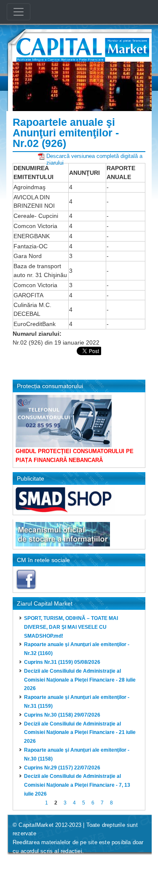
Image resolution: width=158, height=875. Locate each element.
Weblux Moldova (64, 862)
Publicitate (30, 478)
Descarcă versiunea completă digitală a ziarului (94, 156)
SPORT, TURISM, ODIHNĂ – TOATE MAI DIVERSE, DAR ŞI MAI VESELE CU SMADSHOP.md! (71, 627)
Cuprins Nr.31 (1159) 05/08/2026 (62, 662)
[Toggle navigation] (18, 11)
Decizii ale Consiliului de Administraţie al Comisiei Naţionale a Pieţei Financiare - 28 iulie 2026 (80, 680)
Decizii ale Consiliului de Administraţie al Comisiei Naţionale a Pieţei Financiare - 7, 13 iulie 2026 (77, 785)
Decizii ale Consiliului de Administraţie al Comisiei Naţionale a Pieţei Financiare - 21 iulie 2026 (80, 733)
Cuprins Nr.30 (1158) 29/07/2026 (62, 715)
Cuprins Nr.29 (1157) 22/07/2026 (62, 768)
